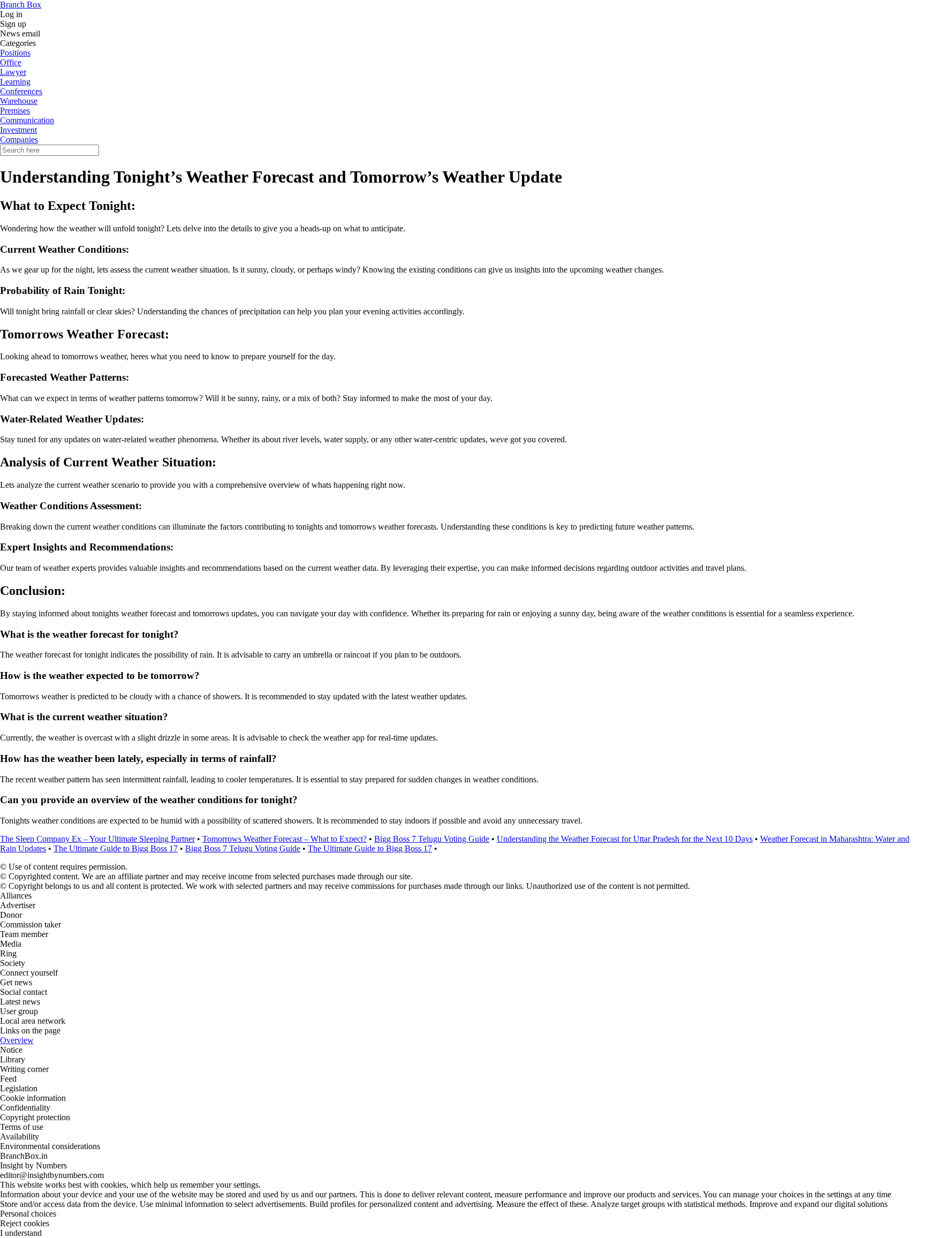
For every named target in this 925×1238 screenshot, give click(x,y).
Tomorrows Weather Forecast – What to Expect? (284, 838)
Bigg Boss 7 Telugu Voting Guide (431, 838)
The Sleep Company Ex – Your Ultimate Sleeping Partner (97, 838)
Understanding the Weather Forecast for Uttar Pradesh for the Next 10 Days (625, 838)
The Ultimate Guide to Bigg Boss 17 (116, 848)
